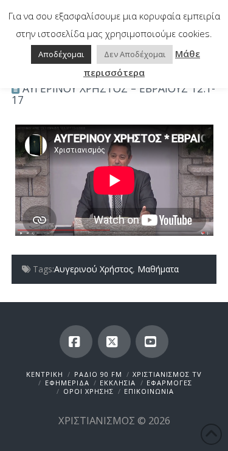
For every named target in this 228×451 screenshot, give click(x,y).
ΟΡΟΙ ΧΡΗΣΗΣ (88, 391)
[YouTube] (152, 341)
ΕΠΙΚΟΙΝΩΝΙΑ (149, 391)
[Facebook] (76, 341)
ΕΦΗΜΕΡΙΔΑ (67, 382)
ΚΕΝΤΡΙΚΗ (44, 374)
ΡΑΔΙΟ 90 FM (98, 374)
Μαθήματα (158, 269)
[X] (114, 341)
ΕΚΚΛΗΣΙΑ (118, 382)
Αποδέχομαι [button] (61, 54)
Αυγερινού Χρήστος (93, 269)
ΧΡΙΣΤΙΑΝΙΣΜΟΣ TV (167, 374)
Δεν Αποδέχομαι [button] (134, 54)
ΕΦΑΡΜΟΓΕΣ (169, 382)
